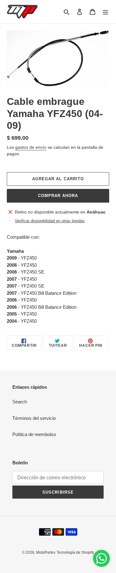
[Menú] (105, 11)
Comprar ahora (58, 195)
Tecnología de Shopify (75, 552)
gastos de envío (30, 147)
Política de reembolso (34, 434)
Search (19, 401)
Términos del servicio (34, 418)
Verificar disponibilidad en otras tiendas (50, 220)
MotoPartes (45, 552)
